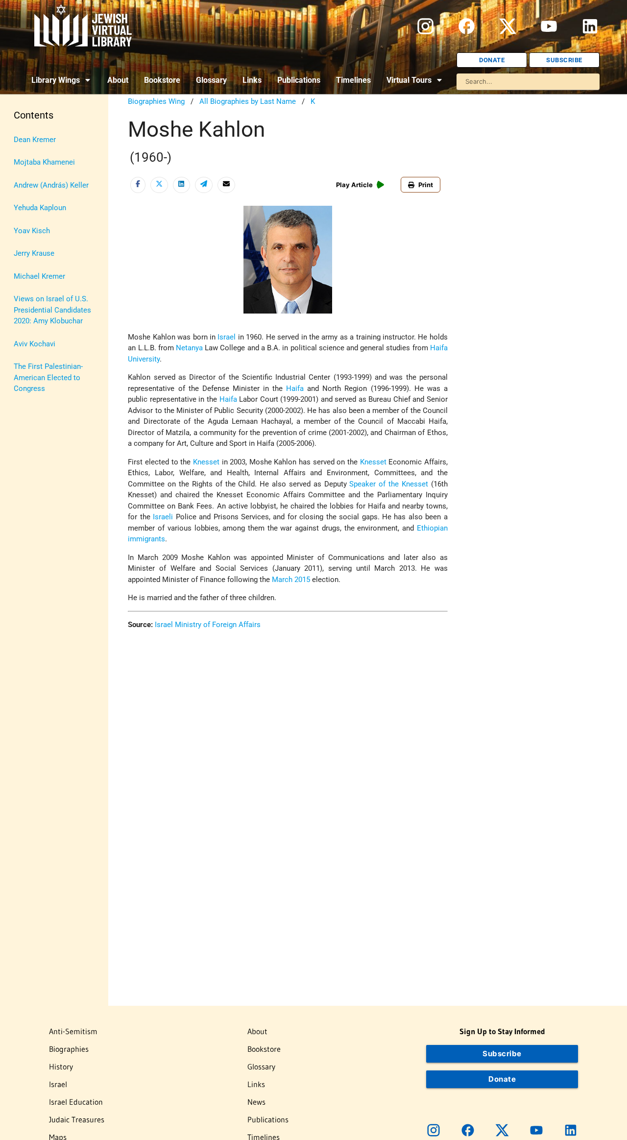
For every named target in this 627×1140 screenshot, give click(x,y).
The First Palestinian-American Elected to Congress (48, 377)
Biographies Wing (156, 101)
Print (425, 185)
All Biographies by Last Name (247, 101)
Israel (226, 337)
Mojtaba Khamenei (44, 162)
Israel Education (76, 1102)
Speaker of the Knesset (388, 484)
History (61, 1066)
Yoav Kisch (32, 230)
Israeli (163, 516)
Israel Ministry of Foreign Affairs (208, 624)
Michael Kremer (39, 276)
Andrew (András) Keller (51, 185)
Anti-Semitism (73, 1031)
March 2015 (291, 579)
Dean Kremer (35, 139)
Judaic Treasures (76, 1119)
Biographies (69, 1049)
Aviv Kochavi (34, 344)
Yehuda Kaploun (40, 207)
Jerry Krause (34, 253)
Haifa (295, 388)
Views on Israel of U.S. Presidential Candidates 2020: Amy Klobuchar (52, 309)
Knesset (206, 462)
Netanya (189, 347)
